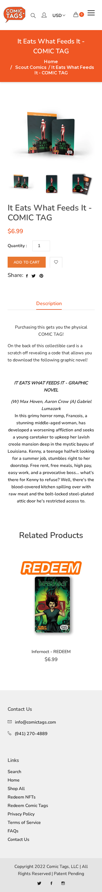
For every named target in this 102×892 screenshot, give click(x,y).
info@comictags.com (35, 722)
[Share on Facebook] (27, 276)
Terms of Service (24, 822)
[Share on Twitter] (34, 276)
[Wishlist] (56, 262)
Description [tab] (49, 303)
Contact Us (18, 839)
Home (51, 62)
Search (14, 772)
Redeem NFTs (22, 797)
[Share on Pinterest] (41, 276)
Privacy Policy (21, 814)
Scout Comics (31, 67)
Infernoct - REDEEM (51, 652)
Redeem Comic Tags (28, 805)
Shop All (16, 788)
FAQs (13, 831)
